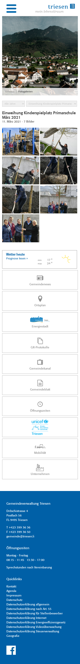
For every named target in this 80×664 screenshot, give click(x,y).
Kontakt (11, 586)
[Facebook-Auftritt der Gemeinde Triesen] (11, 654)
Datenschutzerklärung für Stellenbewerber (34, 613)
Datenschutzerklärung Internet (26, 618)
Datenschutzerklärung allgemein (27, 604)
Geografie (12, 635)
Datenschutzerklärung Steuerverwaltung (32, 631)
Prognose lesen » (17, 258)
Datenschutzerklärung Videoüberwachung (33, 627)
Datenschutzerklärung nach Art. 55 (28, 609)
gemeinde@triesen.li (20, 536)
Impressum (14, 595)
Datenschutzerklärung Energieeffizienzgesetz (35, 622)
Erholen (9, 91)
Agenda (11, 591)
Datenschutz (14, 600)
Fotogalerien (25, 91)
